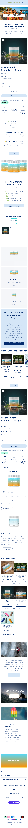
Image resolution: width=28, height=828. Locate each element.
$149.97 (13, 285)
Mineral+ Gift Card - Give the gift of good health (7, 576)
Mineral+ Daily (7, 549)
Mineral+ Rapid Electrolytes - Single (7, 601)
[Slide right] (17, 381)
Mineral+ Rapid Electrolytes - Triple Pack (6, 367)
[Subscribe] (22, 797)
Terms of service (14, 824)
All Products (14, 153)
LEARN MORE (14, 696)
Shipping (2, 78)
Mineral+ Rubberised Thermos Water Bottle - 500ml (7, 626)
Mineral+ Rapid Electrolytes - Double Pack (18, 367)
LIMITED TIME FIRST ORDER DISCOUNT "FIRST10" (14, 205)
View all (14, 385)
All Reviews (13, 220)
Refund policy (21, 822)
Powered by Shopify (14, 822)
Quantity (3, 83)
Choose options (7, 583)
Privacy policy (7, 824)
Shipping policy (22, 824)
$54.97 (13, 305)
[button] (1, 2)
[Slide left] (10, 381)
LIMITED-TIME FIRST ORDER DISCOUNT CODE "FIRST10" (14, 15)
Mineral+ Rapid (7, 508)
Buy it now (14, 95)
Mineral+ (8, 822)
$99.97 (13, 263)
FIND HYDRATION (14, 675)
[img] (14, 219)
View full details (5, 117)
